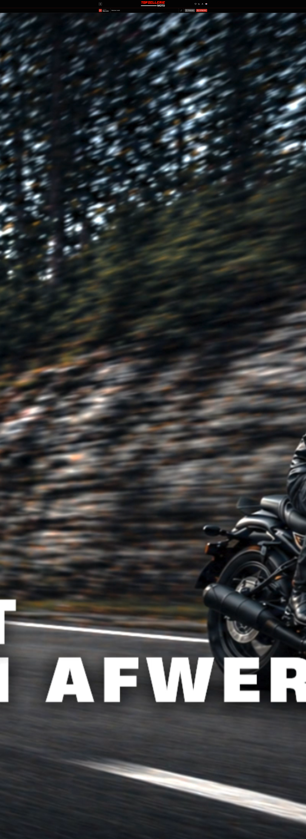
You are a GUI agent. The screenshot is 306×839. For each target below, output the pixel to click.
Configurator (202, 10)
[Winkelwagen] (199, 4)
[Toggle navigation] (100, 4)
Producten (191, 10)
